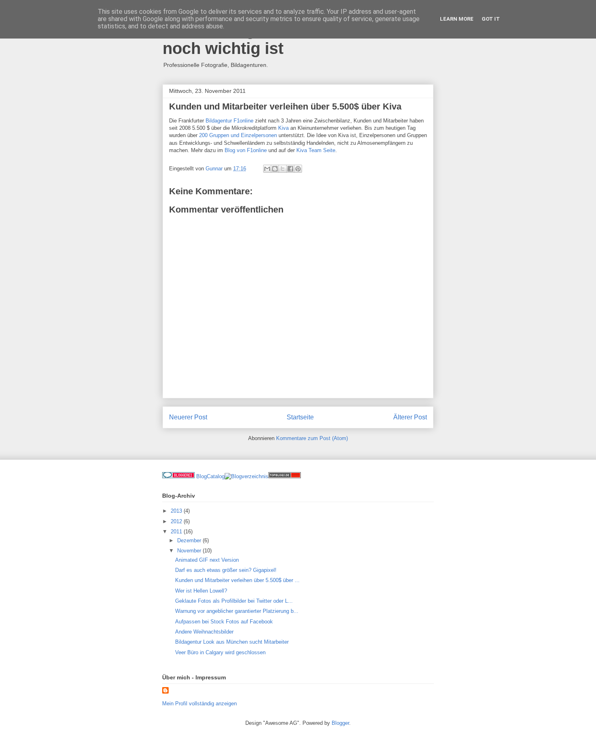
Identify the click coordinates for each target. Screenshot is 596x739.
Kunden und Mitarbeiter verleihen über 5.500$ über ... (237, 580)
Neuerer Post (188, 417)
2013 (177, 511)
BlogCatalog (210, 476)
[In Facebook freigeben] (290, 169)
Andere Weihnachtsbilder (204, 632)
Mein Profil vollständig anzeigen (199, 703)
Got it (491, 19)
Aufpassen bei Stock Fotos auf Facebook (224, 622)
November (190, 551)
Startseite (300, 417)
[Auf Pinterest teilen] (298, 169)
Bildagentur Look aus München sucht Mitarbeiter (232, 642)
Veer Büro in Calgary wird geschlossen (220, 652)
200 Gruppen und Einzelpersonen (238, 135)
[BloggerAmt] (246, 476)
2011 (177, 531)
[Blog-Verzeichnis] (178, 476)
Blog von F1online (246, 150)
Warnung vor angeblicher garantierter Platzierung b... (236, 611)
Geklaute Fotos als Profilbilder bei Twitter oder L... (234, 601)
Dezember (190, 540)
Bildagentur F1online (229, 121)
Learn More (457, 19)
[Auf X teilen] (283, 169)
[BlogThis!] (275, 169)
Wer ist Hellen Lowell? (201, 591)
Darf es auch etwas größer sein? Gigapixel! (226, 570)
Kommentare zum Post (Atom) (312, 438)
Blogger (340, 723)
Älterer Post (410, 417)
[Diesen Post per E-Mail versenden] (267, 169)
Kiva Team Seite (315, 150)
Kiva (284, 128)
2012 (177, 521)
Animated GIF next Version (207, 560)
